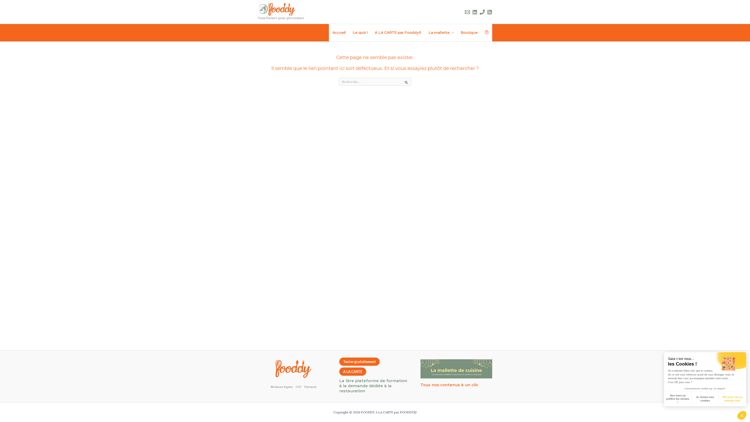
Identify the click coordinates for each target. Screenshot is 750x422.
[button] (741, 415)
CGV (299, 387)
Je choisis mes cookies (705, 398)
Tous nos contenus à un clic (449, 385)
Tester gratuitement (359, 361)
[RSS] (489, 12)
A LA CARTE (352, 371)
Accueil (339, 32)
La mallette (439, 32)
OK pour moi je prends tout (732, 398)
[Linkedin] (474, 12)
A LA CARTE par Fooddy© (398, 32)
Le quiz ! (360, 32)
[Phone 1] (482, 12)
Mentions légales (282, 387)
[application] (452, 32)
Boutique (469, 32)
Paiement (310, 387)
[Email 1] (467, 12)
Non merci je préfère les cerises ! (677, 399)
